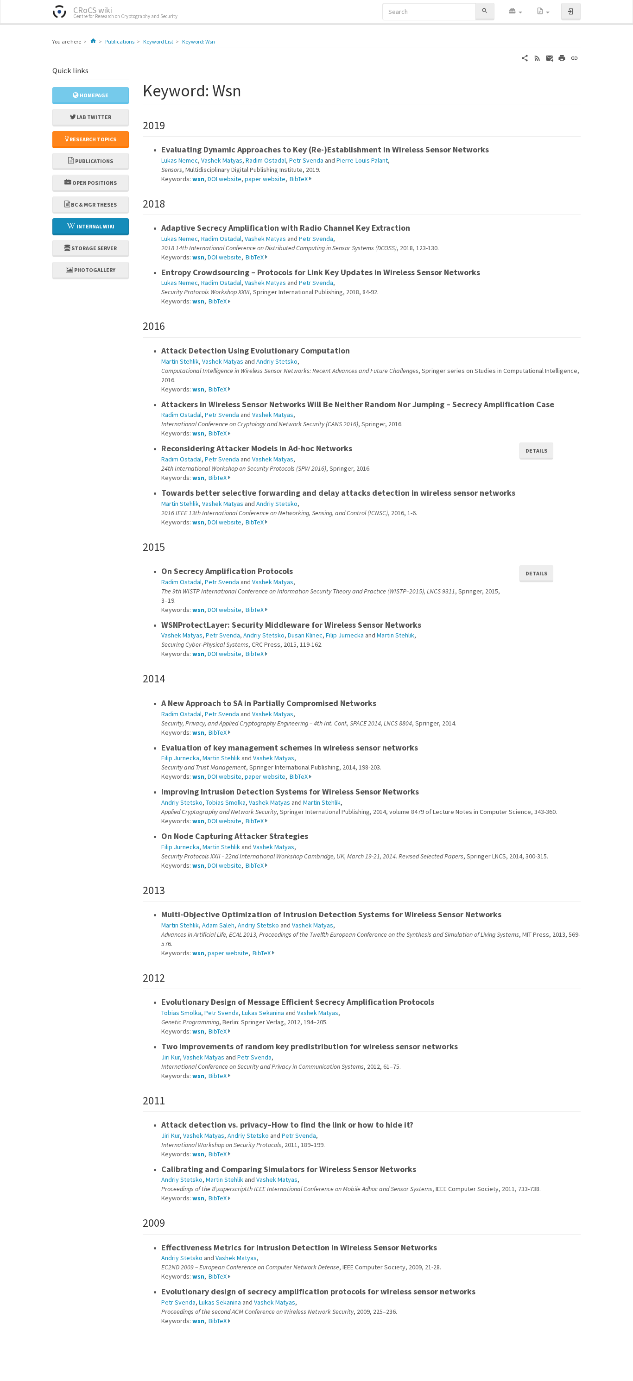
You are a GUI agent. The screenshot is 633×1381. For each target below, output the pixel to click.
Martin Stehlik (180, 361)
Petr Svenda (306, 160)
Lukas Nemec (179, 160)
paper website (265, 179)
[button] (515, 11)
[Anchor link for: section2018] (170, 202)
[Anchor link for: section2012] (170, 977)
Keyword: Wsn (198, 41)
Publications (119, 41)
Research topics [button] (92, 139)
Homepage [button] (93, 95)
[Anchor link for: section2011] (170, 1099)
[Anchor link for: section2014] (170, 677)
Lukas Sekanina (263, 1013)
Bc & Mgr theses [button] (93, 204)
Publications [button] (93, 161)
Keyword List (158, 41)
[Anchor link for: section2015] (170, 546)
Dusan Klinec (305, 635)
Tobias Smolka (226, 802)
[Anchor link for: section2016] (170, 325)
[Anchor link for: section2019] (170, 124)
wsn (198, 179)
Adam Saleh (218, 925)
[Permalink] (574, 57)
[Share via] (525, 57)
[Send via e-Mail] (550, 57)
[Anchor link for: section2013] (170, 889)
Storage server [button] (93, 248)
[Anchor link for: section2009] (170, 1222)
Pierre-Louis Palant (362, 160)
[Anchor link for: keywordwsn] (250, 89)
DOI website (224, 179)
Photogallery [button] (94, 269)
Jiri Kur (170, 1057)
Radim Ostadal (266, 160)
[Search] (484, 11)
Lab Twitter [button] (93, 117)
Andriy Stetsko (277, 361)
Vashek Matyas (221, 160)
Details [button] (536, 450)
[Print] (562, 57)
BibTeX (299, 179)
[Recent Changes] (537, 57)
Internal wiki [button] (95, 226)
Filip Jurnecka (345, 635)
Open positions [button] (94, 182)
